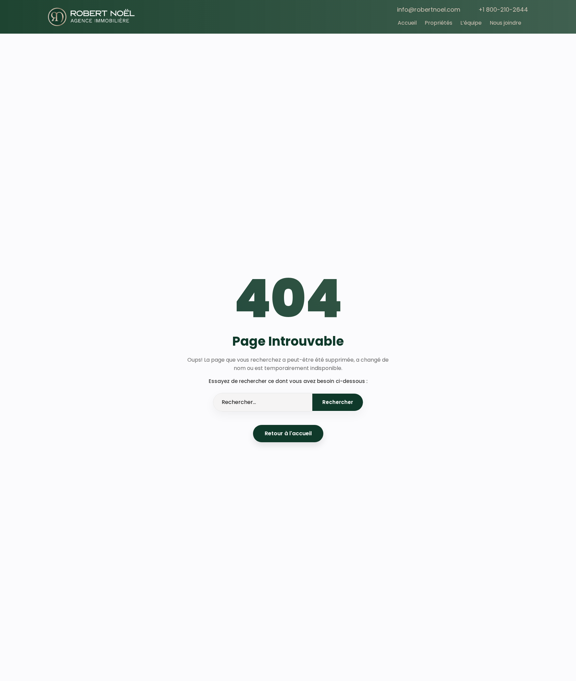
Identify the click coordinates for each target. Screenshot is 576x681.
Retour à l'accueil (288, 433)
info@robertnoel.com (428, 9)
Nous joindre (505, 23)
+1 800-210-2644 (503, 9)
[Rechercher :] (262, 402)
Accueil (407, 23)
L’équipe (471, 23)
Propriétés (438, 23)
